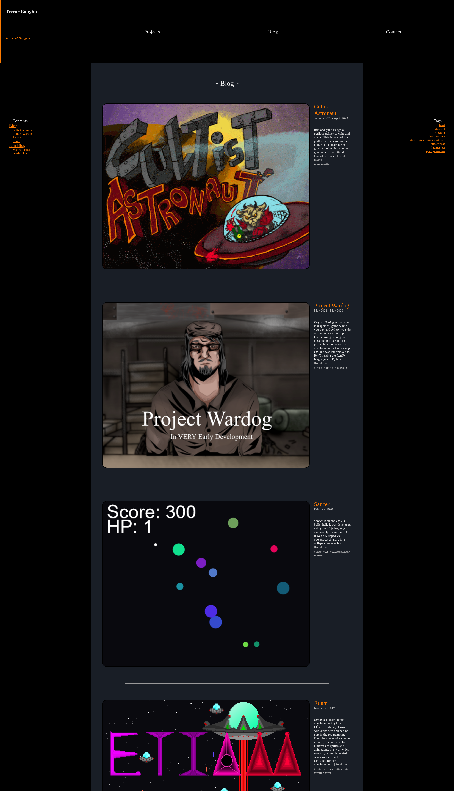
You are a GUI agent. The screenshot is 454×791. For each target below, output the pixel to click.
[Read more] (322, 363)
